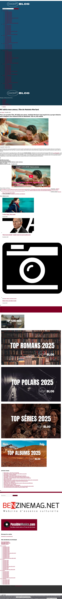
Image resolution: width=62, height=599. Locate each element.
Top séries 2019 (8, 41)
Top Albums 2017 (8, 20)
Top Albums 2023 (8, 12)
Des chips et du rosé (5, 542)
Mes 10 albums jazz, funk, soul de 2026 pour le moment (15, 475)
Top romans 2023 (8, 45)
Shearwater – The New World (10, 474)
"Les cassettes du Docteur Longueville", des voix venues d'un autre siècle (19, 486)
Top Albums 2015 (8, 22)
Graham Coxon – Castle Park (9, 481)
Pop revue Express (5, 541)
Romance (56, 189)
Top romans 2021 (8, 47)
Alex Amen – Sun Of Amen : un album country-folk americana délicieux (18, 483)
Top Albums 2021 (8, 14)
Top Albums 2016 (8, 21)
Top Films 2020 (8, 29)
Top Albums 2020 (8, 15)
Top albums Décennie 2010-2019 (11, 17)
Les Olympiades (56, 152)
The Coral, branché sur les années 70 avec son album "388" (16, 487)
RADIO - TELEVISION (6, 104)
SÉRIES (3, 102)
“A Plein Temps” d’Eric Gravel (8, 214)
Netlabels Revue (5, 543)
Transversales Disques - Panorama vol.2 (12, 485)
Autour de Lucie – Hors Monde (10, 484)
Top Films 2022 (8, 27)
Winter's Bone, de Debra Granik (9, 300)
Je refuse (22, 597)
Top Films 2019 (8, 30)
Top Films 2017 (8, 33)
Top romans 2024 (8, 44)
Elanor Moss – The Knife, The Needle (11, 472)
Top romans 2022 (8, 46)
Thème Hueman (18, 585)
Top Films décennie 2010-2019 (11, 31)
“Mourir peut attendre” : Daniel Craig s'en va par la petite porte (16, 234)
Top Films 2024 (8, 25)
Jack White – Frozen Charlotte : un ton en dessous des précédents (17, 477)
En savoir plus (27, 597)
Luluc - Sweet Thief (8, 478)
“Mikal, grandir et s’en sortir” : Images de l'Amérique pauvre (16, 480)
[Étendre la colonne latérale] (0, 490)
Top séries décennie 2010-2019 (11, 42)
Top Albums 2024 (8, 11)
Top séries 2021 (8, 39)
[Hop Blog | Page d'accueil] (15, 6)
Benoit (3, 112)
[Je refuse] (30, 597)
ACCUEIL (4, 99)
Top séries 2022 (8, 38)
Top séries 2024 (8, 36)
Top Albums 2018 (8, 18)
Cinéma (4, 106)
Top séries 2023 (8, 37)
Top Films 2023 (8, 26)
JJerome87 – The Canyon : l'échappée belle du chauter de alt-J (16, 476)
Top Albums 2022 (8, 13)
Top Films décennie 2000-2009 (11, 34)
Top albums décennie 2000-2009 (11, 23)
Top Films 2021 (8, 28)
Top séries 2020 (8, 40)
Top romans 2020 (8, 48)
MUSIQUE (4, 100)
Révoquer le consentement (7, 536)
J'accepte (18, 597)
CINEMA (4, 101)
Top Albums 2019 (8, 16)
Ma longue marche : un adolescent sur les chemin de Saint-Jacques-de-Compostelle (21, 479)
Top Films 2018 (8, 32)
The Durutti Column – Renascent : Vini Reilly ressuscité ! (15, 473)
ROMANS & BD (5, 103)
